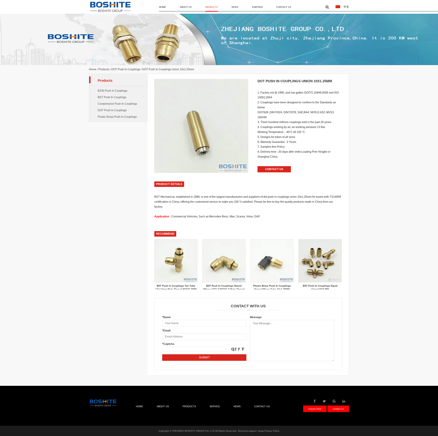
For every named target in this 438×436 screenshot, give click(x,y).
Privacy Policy (272, 430)
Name (166, 317)
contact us (262, 406)
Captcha (168, 343)
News (234, 7)
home (139, 406)
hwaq (261, 430)
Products (211, 7)
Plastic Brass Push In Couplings (117, 116)
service (215, 406)
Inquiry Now (314, 408)
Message (256, 317)
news (237, 406)
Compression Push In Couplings (117, 103)
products (189, 406)
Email (166, 330)
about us (163, 406)
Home (162, 7)
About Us (186, 7)
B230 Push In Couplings (112, 90)
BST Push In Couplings (112, 97)
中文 (346, 6)
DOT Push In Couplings (125, 69)
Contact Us (283, 7)
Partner (257, 7)
